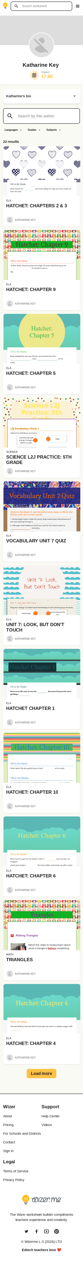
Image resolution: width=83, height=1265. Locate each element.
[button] (41, 171)
